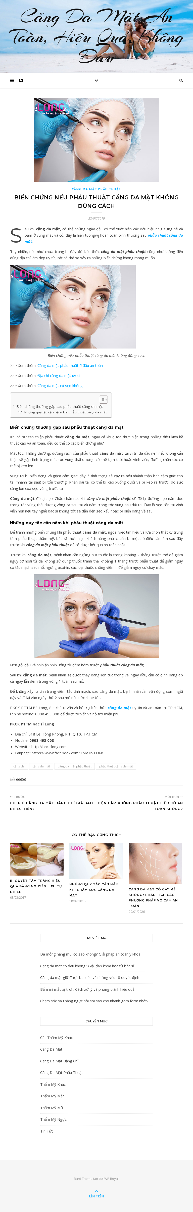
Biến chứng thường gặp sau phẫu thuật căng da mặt (59, 406)
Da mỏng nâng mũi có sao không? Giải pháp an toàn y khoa (90, 954)
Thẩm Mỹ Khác (53, 1084)
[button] (101, 399)
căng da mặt (119, 707)
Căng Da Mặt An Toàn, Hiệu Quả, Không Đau (97, 36)
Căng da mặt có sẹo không (60, 385)
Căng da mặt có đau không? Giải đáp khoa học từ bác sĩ (87, 965)
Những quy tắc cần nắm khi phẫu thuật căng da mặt (65, 412)
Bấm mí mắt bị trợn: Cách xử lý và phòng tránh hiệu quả (87, 989)
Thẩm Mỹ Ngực (53, 1119)
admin (21, 779)
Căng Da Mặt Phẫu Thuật (96, 189)
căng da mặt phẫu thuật (74, 766)
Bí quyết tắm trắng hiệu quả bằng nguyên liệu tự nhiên (36, 886)
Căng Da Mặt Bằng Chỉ (59, 1060)
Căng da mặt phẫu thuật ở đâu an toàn (70, 365)
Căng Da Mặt (51, 1049)
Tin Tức (46, 1131)
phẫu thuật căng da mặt (116, 766)
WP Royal (111, 1178)
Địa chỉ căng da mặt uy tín (59, 375)
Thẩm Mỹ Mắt (52, 1095)
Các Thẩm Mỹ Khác (56, 1037)
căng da (19, 766)
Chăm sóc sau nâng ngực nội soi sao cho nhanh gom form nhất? (94, 1000)
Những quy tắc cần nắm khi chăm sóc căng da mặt (94, 889)
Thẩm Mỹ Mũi (52, 1107)
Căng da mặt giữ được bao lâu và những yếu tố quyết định (89, 977)
